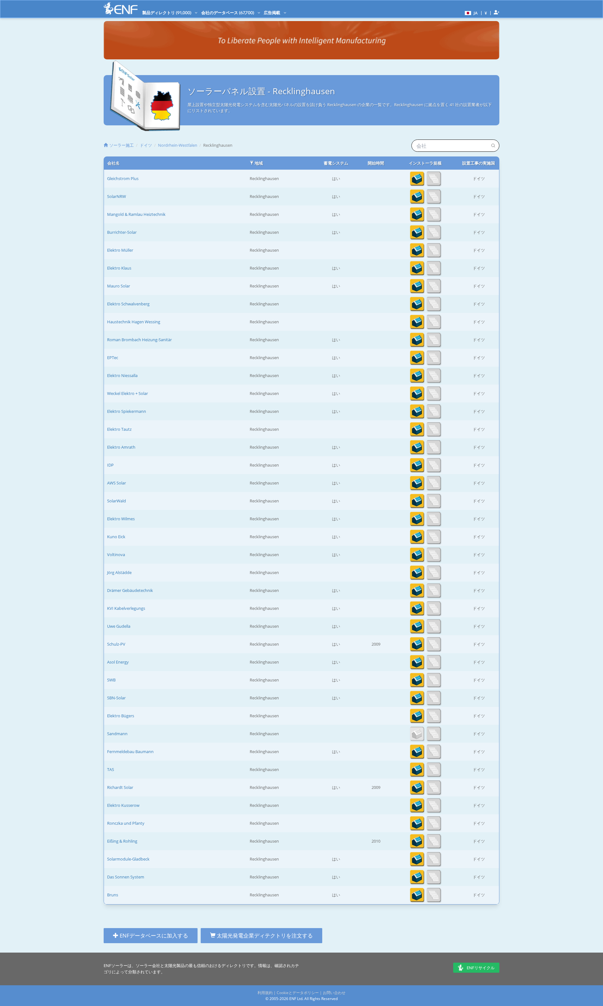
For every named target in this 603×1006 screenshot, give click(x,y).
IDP (110, 465)
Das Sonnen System (125, 877)
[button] (470, 12)
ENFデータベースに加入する (153, 935)
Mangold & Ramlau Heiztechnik (136, 214)
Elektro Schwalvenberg (128, 304)
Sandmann (117, 733)
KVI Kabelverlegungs (126, 608)
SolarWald (116, 501)
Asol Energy (118, 662)
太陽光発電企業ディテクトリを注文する (264, 935)
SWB (111, 680)
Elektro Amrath (121, 447)
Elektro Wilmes (121, 519)
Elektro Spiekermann (126, 411)
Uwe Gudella (118, 626)
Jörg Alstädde (119, 572)
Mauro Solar (118, 286)
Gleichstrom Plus (123, 178)
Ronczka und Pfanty (125, 823)
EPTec (112, 357)
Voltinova (116, 554)
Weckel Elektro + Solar (127, 393)
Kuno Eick (116, 536)
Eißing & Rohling (122, 841)
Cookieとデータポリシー (298, 992)
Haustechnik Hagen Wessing (133, 322)
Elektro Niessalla (122, 375)
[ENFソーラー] (121, 8)
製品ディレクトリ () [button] (167, 12)
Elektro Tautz (119, 429)
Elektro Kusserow (123, 805)
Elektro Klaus (119, 268)
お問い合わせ (334, 992)
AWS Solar (116, 483)
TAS (110, 769)
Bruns (112, 895)
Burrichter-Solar (122, 232)
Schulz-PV (116, 644)
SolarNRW (116, 196)
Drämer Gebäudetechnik (130, 590)
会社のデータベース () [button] (228, 12)
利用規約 (265, 992)
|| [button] (486, 13)
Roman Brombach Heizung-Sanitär (139, 339)
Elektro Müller (120, 250)
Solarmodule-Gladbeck (128, 859)
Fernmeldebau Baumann (130, 751)
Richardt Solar (120, 787)
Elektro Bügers (120, 716)
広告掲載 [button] (272, 12)
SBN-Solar (116, 698)
